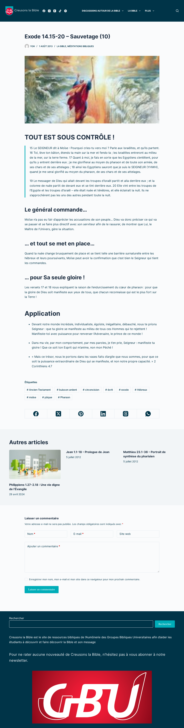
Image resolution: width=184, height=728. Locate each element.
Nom (31, 534)
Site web (125, 534)
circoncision (91, 389)
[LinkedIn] (103, 413)
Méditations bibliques (80, 46)
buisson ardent (67, 389)
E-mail (78, 534)
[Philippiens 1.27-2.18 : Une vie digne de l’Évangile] (35, 464)
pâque (47, 397)
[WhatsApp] (148, 413)
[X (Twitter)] (58, 413)
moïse (31, 397)
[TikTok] (60, 11)
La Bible (132, 10)
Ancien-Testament (39, 389)
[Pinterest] (81, 413)
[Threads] (125, 413)
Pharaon (64, 397)
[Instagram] (49, 11)
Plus (148, 10)
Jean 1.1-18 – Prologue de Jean (87, 452)
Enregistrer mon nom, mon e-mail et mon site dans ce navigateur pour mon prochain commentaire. (84, 579)
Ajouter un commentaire (43, 546)
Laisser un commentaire (41, 589)
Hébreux (141, 389)
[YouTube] (54, 11)
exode (124, 389)
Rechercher (16, 618)
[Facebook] (44, 11)
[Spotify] (65, 11)
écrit (109, 389)
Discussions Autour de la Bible (101, 10)
